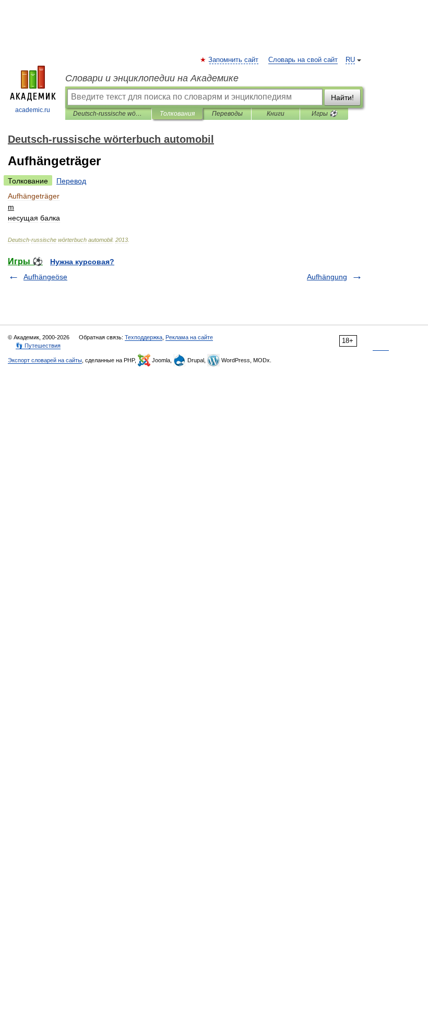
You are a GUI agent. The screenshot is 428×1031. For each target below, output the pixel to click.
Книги (275, 113)
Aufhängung (327, 277)
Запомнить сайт (233, 60)
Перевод (71, 181)
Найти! (342, 97)
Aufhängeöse (45, 277)
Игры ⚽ (324, 113)
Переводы (227, 113)
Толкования (177, 113)
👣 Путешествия (38, 345)
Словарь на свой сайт (303, 60)
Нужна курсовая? (82, 261)
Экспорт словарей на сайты (45, 360)
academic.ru (32, 110)
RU (350, 60)
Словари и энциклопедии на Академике (152, 78)
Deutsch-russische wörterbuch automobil (108, 113)
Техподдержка (143, 337)
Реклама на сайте (189, 337)
